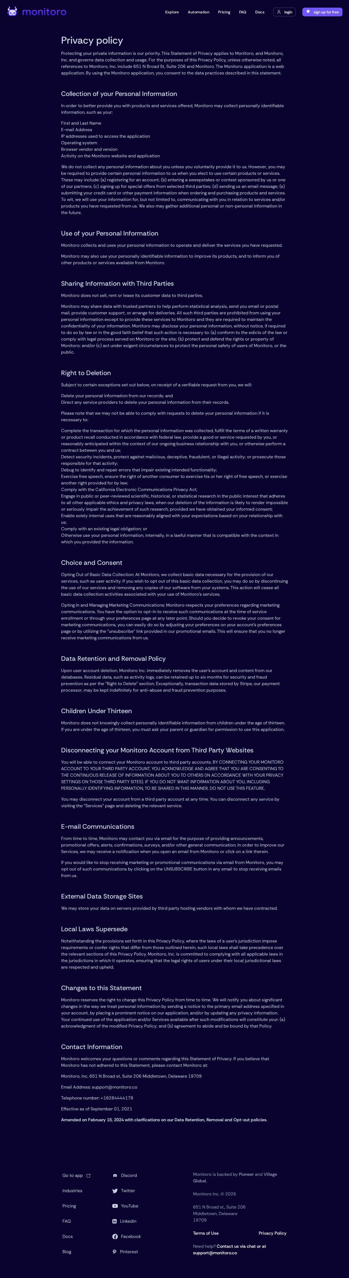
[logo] (37, 12)
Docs (67, 1236)
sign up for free (326, 12)
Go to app (73, 1175)
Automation (199, 12)
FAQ (66, 1221)
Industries (72, 1190)
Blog (66, 1252)
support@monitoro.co (114, 1087)
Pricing (69, 1206)
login (288, 12)
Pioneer (246, 1174)
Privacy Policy (273, 1233)
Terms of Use (206, 1233)
